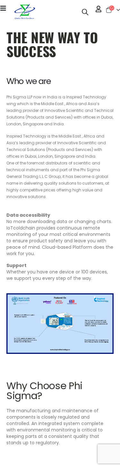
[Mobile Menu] (5, 8)
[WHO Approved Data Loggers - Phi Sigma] (24, 12)
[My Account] (98, 9)
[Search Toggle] (85, 11)
